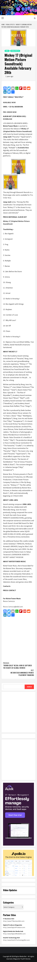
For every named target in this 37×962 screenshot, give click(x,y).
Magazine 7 (17, 959)
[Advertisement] (18, 638)
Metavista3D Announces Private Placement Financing (22, 672)
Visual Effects (15, 51)
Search (29, 687)
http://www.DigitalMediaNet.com (14, 934)
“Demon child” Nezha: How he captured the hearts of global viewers (17, 665)
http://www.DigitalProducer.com (14, 927)
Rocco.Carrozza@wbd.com (13, 606)
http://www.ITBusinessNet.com (13, 921)
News (7, 51)
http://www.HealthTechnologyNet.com (16, 940)
